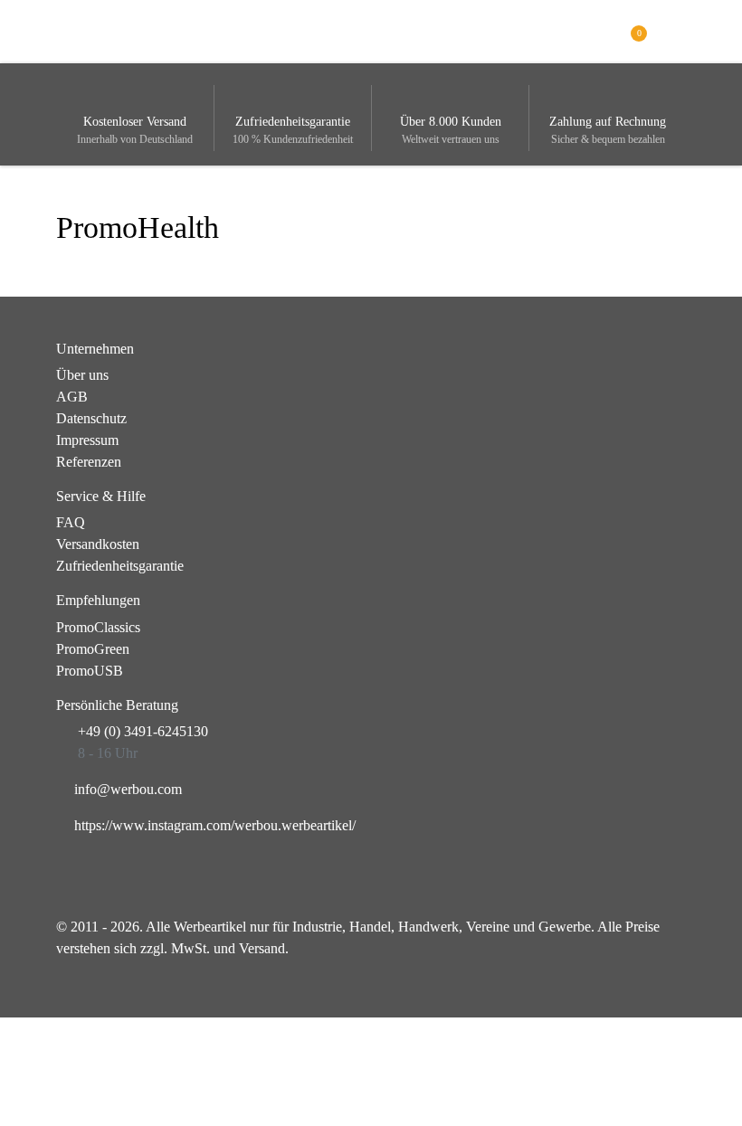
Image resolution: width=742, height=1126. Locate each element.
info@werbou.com (128, 789)
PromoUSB (89, 670)
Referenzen (88, 461)
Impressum (87, 440)
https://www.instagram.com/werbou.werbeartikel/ (215, 825)
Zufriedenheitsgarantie (120, 565)
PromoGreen (92, 649)
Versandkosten (97, 544)
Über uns (82, 375)
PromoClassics (98, 627)
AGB (72, 396)
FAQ (70, 522)
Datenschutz (91, 418)
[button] (675, 30)
